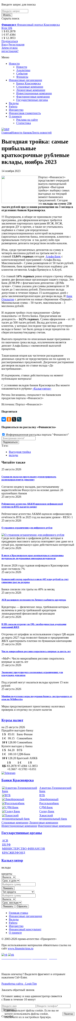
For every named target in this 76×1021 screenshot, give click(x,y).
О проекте (15, 116)
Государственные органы (32, 99)
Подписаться (9, 41)
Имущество (16, 109)
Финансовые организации (25, 80)
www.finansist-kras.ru (20, 948)
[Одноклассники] (9, 419)
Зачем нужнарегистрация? (9, 49)
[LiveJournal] (19, 419)
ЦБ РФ (6, 844)
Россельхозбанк (49, 803)
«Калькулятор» (41, 388)
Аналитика (23, 70)
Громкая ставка (18, 912)
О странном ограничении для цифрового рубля (26, 527)
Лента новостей (42, 132)
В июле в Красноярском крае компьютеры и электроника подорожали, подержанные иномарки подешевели (32, 557)
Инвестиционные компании (34, 93)
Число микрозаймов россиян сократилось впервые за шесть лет (36, 651)
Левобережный (48, 799)
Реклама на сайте (27, 119)
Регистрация (16, 44)
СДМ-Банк (46, 807)
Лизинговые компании (30, 90)
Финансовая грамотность (25, 113)
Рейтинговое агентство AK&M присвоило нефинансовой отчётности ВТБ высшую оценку (32, 505)
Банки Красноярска (28, 83)
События (21, 73)
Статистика (23, 123)
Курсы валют (12, 720)
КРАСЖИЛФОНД (13, 852)
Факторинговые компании (33, 96)
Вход (4, 44)
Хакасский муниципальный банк (53, 817)
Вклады (14, 103)
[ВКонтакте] (3, 419)
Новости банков (21, 132)
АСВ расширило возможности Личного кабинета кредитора (33, 599)
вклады (13, 455)
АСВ (5, 840)
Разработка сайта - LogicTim (19, 983)
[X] (14, 419)
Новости (14, 63)
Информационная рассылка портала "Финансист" (37, 434)
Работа (13, 106)
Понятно (68, 1014)
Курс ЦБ (6, 28)
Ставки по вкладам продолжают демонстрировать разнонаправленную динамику (28, 478)
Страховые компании (29, 86)
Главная (6, 132)
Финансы (22, 76)
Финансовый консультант (25, 929)
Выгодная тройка (20, 451)
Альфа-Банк (53, 256)
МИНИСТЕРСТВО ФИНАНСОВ (23, 848)
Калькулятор (12, 860)
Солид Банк (46, 811)
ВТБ (42, 795)
